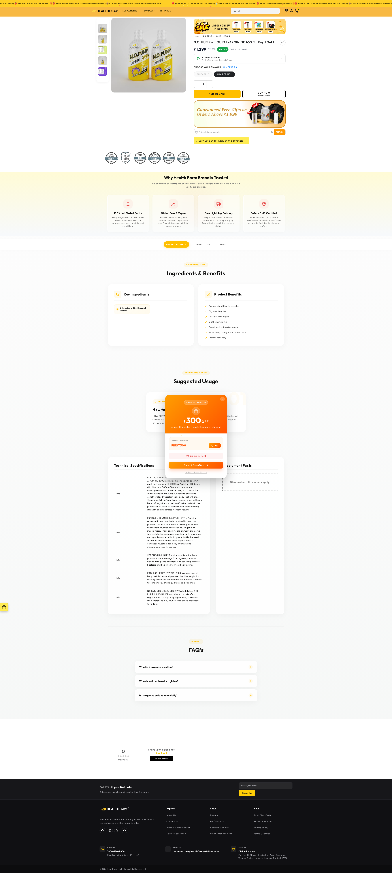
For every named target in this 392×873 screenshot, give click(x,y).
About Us (171, 815)
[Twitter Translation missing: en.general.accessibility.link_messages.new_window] (117, 830)
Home (196, 36)
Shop (213, 808)
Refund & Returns (263, 821)
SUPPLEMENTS (130, 10)
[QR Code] (286, 10)
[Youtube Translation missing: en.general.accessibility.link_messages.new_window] (124, 830)
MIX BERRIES (224, 74)
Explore (170, 808)
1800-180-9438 (116, 851)
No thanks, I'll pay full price (196, 472)
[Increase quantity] (210, 84)
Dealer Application (176, 833)
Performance (217, 821)
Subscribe (247, 793)
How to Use (203, 244)
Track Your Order (263, 815)
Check (279, 132)
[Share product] (283, 42)
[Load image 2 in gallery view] (102, 39)
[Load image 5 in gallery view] (102, 71)
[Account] (291, 10)
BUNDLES (149, 10)
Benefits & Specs (176, 244)
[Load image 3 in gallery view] (102, 49)
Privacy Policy (261, 827)
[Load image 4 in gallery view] (102, 60)
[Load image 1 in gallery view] (102, 28)
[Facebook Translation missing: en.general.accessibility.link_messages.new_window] (102, 830)
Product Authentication (178, 827)
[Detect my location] (271, 132)
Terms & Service (262, 833)
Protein (214, 815)
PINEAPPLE (205, 75)
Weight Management (221, 833)
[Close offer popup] (222, 399)
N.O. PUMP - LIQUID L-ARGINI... (217, 36)
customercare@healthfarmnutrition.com (196, 851)
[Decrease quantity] (197, 84)
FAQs (223, 244)
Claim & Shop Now (194, 465)
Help (256, 808)
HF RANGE (165, 10)
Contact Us (172, 821)
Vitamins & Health (219, 827)
